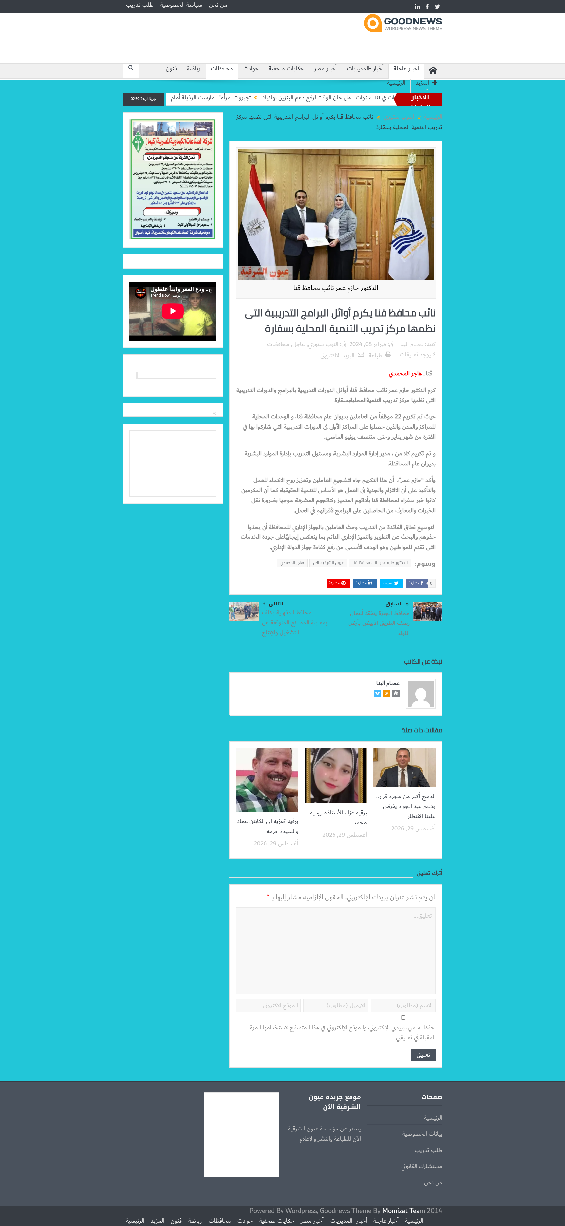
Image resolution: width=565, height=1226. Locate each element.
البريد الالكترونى (337, 355)
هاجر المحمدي (292, 562)
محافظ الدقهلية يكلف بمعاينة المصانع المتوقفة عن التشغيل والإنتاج (294, 622)
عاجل (298, 344)
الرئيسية (396, 83)
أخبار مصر (325, 69)
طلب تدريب (140, 5)
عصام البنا (411, 344)
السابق (394, 604)
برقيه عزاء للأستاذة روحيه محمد (338, 818)
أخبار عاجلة (406, 69)
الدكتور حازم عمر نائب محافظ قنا (380, 562)
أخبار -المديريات (365, 69)
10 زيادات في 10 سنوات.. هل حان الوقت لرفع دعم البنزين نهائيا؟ (377, 98)
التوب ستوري (323, 344)
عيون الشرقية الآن (328, 562)
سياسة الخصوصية (181, 5)
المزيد (422, 83)
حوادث (251, 69)
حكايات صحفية (286, 69)
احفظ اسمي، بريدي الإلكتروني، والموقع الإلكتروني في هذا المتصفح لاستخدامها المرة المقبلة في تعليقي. (343, 1033)
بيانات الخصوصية (422, 1134)
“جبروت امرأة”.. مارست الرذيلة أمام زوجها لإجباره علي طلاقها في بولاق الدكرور (205, 98)
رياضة (194, 69)
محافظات (222, 69)
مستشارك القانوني (421, 1166)
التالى (276, 604)
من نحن (218, 5)
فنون (171, 69)
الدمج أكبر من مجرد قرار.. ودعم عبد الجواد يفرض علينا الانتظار (406, 806)
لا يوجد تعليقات (418, 354)
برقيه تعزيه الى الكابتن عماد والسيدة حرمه (267, 826)
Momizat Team (403, 1211)
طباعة (375, 355)
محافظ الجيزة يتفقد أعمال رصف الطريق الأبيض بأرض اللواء (379, 623)
